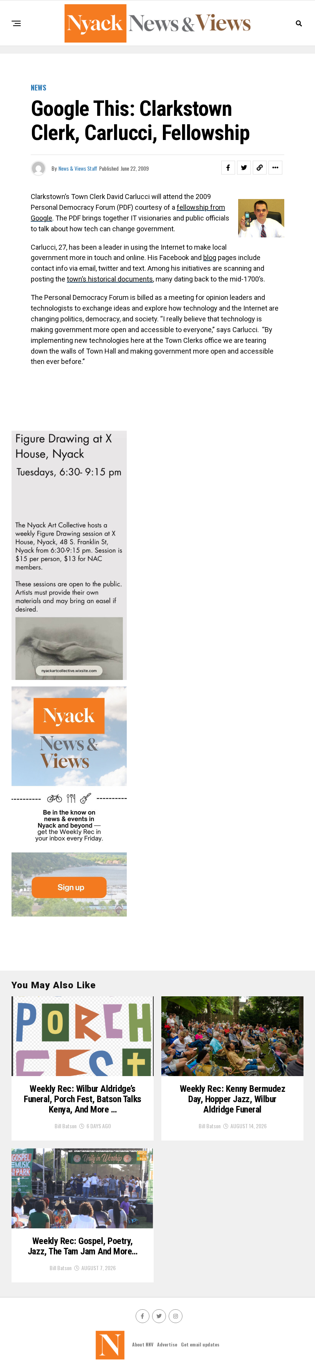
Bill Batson (65, 1126)
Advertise (167, 1344)
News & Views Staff (77, 168)
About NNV (142, 1344)
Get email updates (200, 1344)
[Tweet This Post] (244, 167)
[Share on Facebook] (228, 167)
